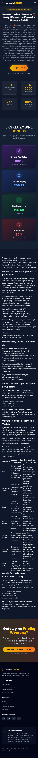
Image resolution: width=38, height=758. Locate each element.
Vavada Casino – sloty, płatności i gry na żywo (19, 258)
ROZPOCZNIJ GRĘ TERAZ (19, 649)
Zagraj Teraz (19, 68)
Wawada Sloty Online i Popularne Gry (16, 260)
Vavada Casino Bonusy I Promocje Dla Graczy (19, 267)
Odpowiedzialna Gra (8, 704)
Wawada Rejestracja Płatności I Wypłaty (16, 265)
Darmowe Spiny (7, 689)
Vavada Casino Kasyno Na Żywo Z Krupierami (19, 263)
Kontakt (4, 701)
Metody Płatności (7, 692)
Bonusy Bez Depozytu (9, 687)
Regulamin (5, 709)
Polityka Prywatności (8, 706)
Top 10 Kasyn (6, 684)
